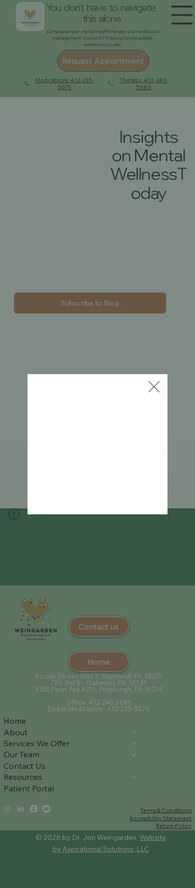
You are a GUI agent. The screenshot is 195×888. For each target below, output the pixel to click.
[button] (154, 387)
